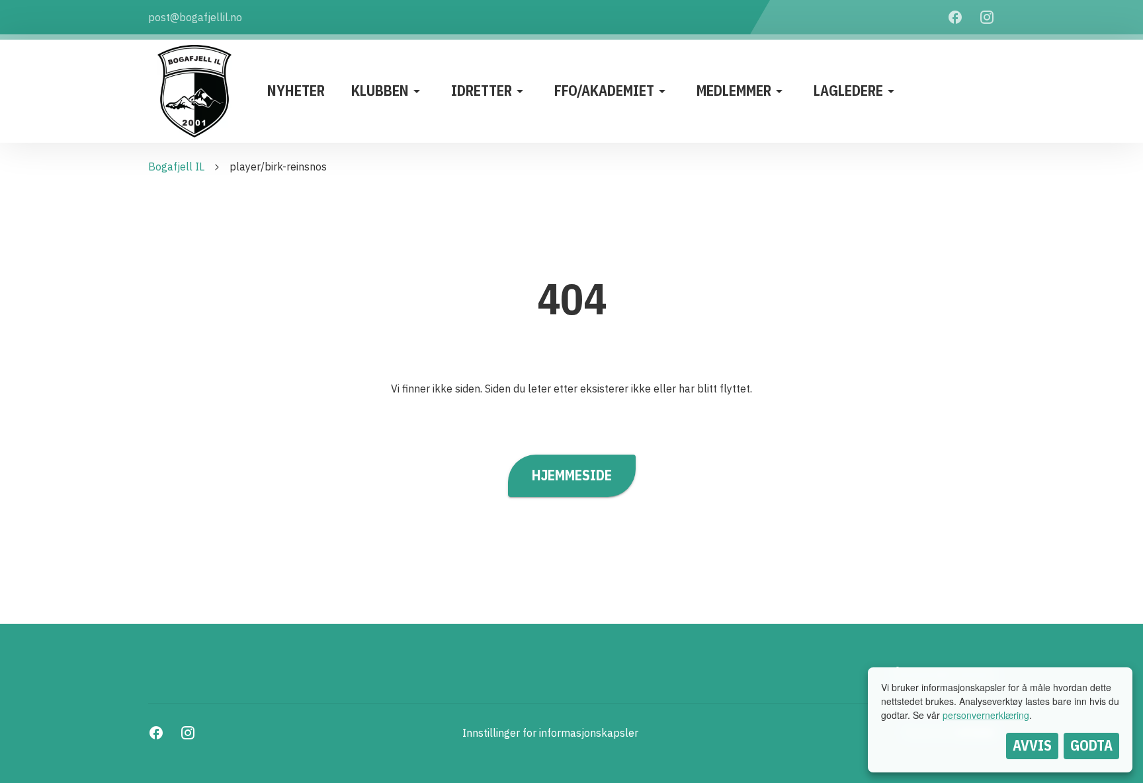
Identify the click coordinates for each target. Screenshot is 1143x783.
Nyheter (296, 90)
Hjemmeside (572, 475)
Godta (1091, 745)
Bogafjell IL (176, 166)
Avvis (1032, 745)
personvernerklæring (986, 715)
